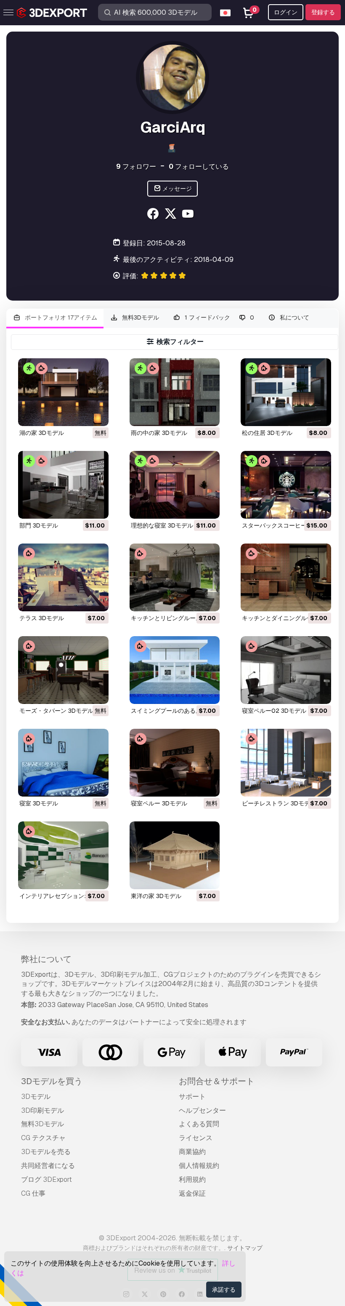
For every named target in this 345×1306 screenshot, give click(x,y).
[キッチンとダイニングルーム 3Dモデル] (286, 577)
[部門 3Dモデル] (63, 485)
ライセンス (195, 1137)
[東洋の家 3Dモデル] (175, 855)
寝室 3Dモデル (38, 803)
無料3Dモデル (139, 317)
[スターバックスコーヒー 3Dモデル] (286, 485)
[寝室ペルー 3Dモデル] (175, 763)
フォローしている (199, 166)
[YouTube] (189, 215)
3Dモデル (35, 1096)
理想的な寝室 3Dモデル (162, 525)
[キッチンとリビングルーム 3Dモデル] (175, 577)
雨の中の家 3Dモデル (159, 433)
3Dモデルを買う (51, 1081)
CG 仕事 (33, 1193)
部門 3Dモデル (38, 525)
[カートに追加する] (190, 414)
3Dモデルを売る (46, 1151)
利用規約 (192, 1179)
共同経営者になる (48, 1165)
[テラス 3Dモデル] (63, 577)
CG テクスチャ (43, 1137)
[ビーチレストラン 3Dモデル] (286, 763)
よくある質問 (199, 1123)
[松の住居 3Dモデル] (286, 392)
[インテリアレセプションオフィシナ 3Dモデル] (63, 855)
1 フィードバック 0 (219, 317)
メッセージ (176, 188)
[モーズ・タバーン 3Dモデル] (63, 670)
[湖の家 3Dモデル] (63, 392)
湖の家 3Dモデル (41, 433)
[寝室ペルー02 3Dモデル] (286, 670)
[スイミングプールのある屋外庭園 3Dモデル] (175, 670)
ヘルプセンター (202, 1110)
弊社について (46, 959)
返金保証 (192, 1193)
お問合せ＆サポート (217, 1081)
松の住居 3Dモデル (267, 433)
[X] (171, 215)
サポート (192, 1096)
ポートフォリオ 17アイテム (60, 317)
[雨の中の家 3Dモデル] (175, 392)
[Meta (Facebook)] (154, 215)
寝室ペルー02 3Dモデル (274, 710)
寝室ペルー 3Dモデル (159, 803)
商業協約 (192, 1151)
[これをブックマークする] (96, 414)
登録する (323, 12)
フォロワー (136, 166)
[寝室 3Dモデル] (63, 763)
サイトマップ (245, 1248)
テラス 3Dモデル (41, 618)
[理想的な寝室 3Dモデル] (175, 485)
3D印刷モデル (42, 1110)
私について (293, 317)
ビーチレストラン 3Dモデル (279, 803)
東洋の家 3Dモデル (156, 896)
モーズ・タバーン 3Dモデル (56, 710)
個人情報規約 (199, 1165)
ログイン (285, 12)
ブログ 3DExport (46, 1179)
